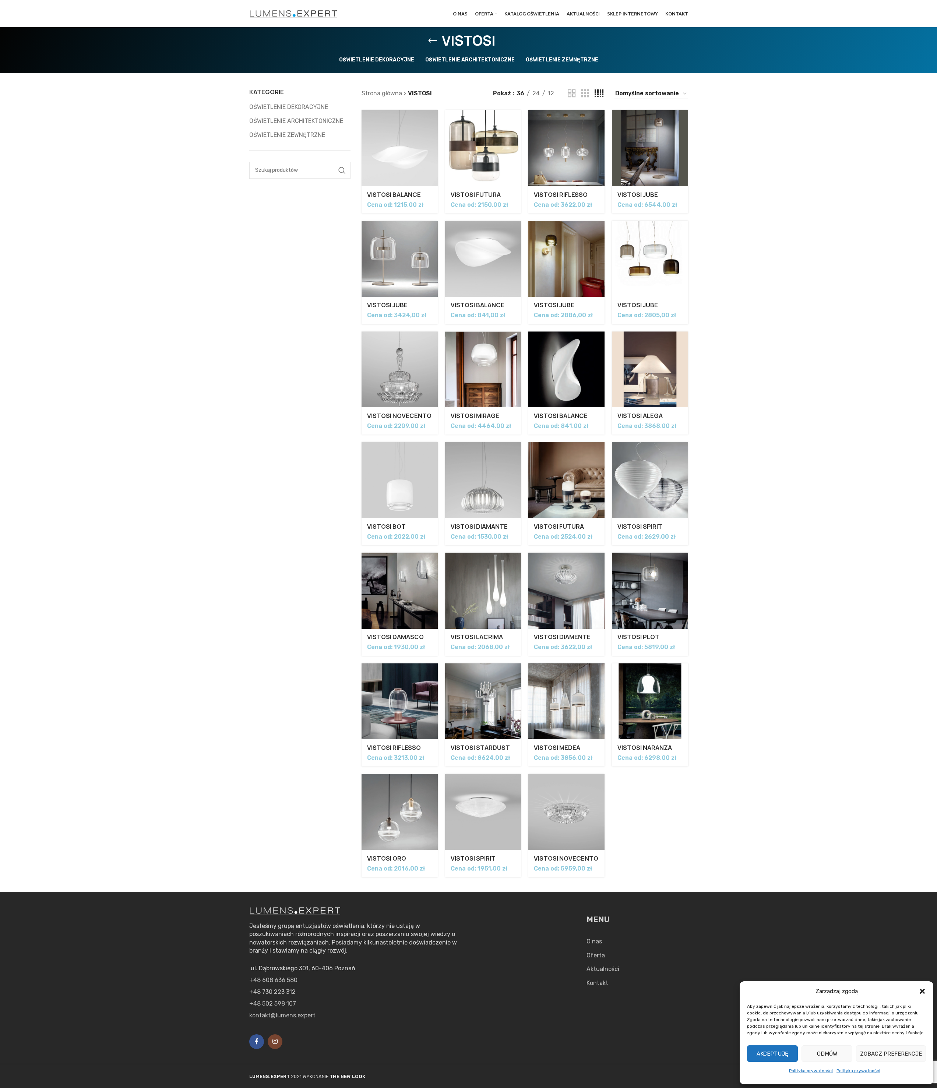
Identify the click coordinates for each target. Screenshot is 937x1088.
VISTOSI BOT (386, 526)
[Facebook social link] (256, 1041)
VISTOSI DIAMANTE (479, 526)
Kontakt (597, 982)
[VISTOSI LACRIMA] (483, 591)
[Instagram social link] (275, 1041)
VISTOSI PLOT (638, 637)
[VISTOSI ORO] (400, 812)
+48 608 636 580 (273, 980)
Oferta (595, 955)
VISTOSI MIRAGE (475, 416)
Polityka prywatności (811, 1070)
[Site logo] (293, 13)
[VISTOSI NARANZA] (650, 701)
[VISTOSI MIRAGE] (483, 370)
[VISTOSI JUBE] (650, 148)
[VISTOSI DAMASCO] (400, 591)
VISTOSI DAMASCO (395, 637)
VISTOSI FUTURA (476, 195)
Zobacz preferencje (891, 1053)
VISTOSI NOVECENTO (399, 416)
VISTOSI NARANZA (644, 748)
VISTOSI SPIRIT (639, 526)
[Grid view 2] (572, 93)
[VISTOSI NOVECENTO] (400, 370)
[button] (922, 991)
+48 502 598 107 (272, 1003)
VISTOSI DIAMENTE (562, 637)
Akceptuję (772, 1053)
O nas (594, 941)
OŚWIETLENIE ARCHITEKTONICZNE (296, 120)
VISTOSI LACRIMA (477, 637)
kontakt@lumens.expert (282, 1015)
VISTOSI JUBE (637, 195)
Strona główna (382, 93)
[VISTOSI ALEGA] (650, 370)
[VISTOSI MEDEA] (566, 701)
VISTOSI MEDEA (557, 748)
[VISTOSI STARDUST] (483, 701)
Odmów (827, 1053)
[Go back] (432, 40)
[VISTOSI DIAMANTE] (483, 480)
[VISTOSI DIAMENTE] (566, 591)
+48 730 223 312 (272, 991)
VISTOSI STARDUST (480, 748)
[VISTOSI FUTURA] (483, 148)
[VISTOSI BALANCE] (400, 148)
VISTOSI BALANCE (394, 195)
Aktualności (602, 968)
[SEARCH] (342, 170)
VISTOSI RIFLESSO (561, 195)
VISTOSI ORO (386, 858)
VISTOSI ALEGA (640, 416)
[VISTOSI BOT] (400, 480)
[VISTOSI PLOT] (650, 591)
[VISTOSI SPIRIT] (650, 480)
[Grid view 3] (585, 93)
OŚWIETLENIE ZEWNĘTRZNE (287, 134)
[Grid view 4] (599, 93)
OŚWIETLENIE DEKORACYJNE (288, 106)
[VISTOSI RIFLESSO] (566, 148)
